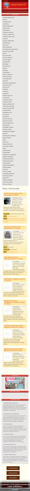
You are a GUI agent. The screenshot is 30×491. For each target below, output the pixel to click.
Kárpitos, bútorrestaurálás (8, 108)
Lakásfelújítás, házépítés (8, 127)
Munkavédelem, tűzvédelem (9, 131)
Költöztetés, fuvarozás (7, 121)
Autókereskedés (6, 30)
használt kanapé (10, 220)
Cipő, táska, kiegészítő (7, 57)
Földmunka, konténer (7, 76)
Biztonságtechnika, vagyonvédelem (10, 49)
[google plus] (7, 1)
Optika (4, 139)
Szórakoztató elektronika (8, 158)
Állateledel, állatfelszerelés (8, 17)
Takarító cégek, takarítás (8, 161)
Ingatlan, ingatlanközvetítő (8, 104)
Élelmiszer (5, 68)
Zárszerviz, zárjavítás (7, 184)
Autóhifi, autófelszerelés (8, 26)
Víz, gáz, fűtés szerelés (8, 182)
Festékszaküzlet (6, 72)
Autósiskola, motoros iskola (9, 36)
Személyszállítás (6, 152)
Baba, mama (5, 45)
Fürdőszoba (5, 80)
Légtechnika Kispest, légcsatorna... (11, 403)
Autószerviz (5, 38)
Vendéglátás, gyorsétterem (8, 173)
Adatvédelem (13, 478)
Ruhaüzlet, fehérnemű (7, 144)
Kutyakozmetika (6, 125)
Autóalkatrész (6, 24)
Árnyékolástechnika (7, 21)
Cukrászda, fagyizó (7, 59)
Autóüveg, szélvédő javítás (8, 40)
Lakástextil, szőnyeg (7, 129)
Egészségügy (5, 64)
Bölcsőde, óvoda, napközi (8, 51)
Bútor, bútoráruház (7, 55)
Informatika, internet (7, 102)
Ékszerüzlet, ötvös (7, 66)
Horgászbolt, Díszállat (7, 99)
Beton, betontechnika (7, 47)
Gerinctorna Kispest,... (8, 424)
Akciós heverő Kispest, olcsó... (10, 444)
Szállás (4, 148)
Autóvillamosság (6, 42)
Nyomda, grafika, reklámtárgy (9, 135)
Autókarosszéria (6, 28)
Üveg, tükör (5, 169)
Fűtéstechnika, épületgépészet (9, 83)
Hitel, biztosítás (6, 97)
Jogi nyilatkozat (13, 473)
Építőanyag (5, 70)
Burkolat (4, 53)
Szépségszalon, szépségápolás (9, 154)
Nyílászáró (5, 133)
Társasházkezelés (6, 163)
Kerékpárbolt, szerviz (7, 112)
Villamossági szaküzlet (7, 175)
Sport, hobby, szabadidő (8, 146)
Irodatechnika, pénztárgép (8, 106)
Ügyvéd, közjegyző (7, 167)
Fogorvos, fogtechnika (7, 74)
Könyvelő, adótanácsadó (8, 123)
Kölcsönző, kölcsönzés (7, 118)
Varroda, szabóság (7, 171)
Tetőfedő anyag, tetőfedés (8, 165)
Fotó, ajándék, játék (7, 78)
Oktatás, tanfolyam (7, 137)
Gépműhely (5, 89)
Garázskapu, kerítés (7, 85)
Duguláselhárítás (6, 61)
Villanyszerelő (6, 177)
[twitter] (4, 1)
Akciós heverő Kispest (12, 218)
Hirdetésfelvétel (13, 468)
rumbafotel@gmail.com (12, 216)
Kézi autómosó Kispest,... (9, 434)
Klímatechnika (6, 116)
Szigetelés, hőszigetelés (8, 156)
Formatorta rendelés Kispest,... (10, 454)
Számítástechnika (6, 150)
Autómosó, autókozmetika (8, 34)
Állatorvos (5, 19)
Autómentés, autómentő (8, 32)
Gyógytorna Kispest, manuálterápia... (11, 413)
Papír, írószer (6, 142)
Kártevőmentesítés (7, 110)
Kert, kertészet (6, 114)
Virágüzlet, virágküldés (8, 180)
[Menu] (27, 9)
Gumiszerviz (5, 91)
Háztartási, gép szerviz (8, 95)
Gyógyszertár (6, 93)
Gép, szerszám (6, 87)
